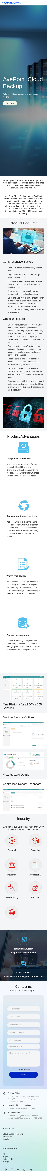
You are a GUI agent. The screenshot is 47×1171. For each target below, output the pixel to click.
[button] (43, 2)
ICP (4, 1154)
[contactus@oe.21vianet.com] (5, 1105)
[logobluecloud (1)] (11, 3)
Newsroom (7, 1136)
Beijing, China (14, 1093)
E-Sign (6, 1162)
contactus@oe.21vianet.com (20, 1105)
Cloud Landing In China (13, 1134)
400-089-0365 (14, 1112)
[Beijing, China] (5, 1093)
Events (6, 1139)
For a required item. (23, 1069)
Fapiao (6, 1156)
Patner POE (8, 1159)
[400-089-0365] (5, 1113)
